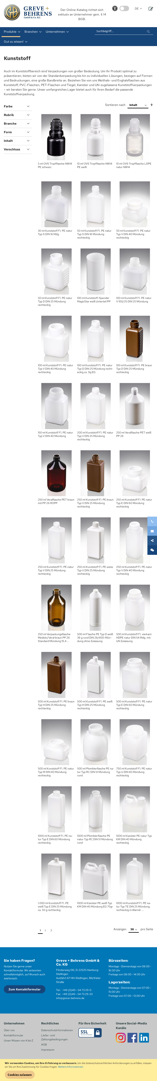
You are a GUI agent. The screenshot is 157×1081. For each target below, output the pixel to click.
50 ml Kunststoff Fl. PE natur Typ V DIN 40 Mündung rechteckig (133, 234)
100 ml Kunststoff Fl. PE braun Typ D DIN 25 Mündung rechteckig (134, 369)
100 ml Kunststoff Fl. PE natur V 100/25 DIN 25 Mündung (133, 299)
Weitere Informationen (70, 1066)
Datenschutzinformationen (57, 1030)
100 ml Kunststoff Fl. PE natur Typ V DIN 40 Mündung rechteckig (55, 369)
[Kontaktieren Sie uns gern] (152, 531)
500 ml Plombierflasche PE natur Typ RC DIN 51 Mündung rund (95, 772)
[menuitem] (11, 32)
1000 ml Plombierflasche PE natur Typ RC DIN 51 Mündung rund (95, 839)
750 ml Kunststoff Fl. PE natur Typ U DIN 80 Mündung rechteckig (134, 772)
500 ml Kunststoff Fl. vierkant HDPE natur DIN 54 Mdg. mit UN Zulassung (133, 637)
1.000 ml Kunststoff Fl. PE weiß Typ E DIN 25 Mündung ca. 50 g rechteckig (55, 906)
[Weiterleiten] (152, 540)
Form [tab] (8, 132)
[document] (79, 1070)
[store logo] (28, 12)
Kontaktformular (13, 1035)
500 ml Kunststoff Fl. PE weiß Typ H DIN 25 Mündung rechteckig (94, 705)
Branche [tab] (10, 124)
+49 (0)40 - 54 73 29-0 (76, 990)
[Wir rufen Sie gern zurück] (152, 550)
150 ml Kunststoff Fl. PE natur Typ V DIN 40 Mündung (55, 434)
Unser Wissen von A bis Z (18, 1040)
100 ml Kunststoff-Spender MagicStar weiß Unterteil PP (93, 299)
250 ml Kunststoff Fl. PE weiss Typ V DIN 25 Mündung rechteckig (95, 570)
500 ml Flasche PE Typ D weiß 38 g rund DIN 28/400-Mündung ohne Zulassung (95, 637)
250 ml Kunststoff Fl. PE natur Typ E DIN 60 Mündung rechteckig (134, 503)
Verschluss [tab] (12, 149)
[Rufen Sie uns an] (152, 521)
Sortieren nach (115, 105)
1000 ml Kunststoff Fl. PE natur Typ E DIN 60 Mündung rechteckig (55, 839)
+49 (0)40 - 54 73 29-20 (77, 994)
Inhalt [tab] (8, 141)
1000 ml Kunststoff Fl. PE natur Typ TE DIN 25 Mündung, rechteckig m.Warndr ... (133, 906)
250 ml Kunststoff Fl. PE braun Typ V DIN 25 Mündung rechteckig (95, 503)
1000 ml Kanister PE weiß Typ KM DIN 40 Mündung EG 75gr (95, 904)
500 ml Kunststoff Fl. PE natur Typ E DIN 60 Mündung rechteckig (134, 705)
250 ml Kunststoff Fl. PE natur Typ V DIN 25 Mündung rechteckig (56, 570)
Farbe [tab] (8, 106)
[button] (138, 8)
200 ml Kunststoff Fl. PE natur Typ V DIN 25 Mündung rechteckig (95, 436)
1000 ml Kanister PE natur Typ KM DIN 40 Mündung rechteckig (134, 839)
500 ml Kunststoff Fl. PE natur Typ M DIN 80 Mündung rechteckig (56, 772)
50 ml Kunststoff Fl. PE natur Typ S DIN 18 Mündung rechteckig (94, 234)
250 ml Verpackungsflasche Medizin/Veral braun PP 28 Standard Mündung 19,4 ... (54, 637)
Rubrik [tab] (9, 115)
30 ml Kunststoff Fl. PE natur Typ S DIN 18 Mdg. (55, 232)
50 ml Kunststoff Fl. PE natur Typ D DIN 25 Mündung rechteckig (55, 301)
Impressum (47, 1049)
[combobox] (124, 31)
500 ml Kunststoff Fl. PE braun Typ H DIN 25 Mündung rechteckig (56, 705)
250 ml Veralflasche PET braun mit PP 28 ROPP (56, 501)
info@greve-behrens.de (70, 998)
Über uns (9, 1030)
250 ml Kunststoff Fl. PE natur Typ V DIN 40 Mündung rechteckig (134, 570)
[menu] (46, 36)
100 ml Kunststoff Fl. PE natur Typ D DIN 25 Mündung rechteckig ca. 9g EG (95, 369)
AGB (44, 1044)
